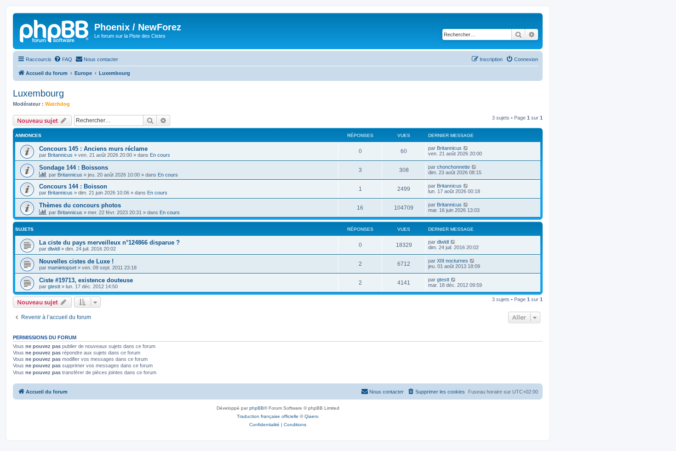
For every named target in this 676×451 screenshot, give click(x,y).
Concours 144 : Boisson (73, 186)
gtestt (54, 286)
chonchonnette (453, 167)
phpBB (256, 408)
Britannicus (60, 155)
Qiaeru (311, 416)
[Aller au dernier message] (466, 148)
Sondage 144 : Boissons (73, 167)
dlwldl (54, 248)
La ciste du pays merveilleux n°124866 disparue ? (109, 242)
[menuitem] (63, 59)
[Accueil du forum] (54, 30)
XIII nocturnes (452, 260)
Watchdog (57, 104)
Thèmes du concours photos (80, 205)
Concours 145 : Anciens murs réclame (93, 148)
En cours (160, 155)
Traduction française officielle (267, 416)
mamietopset (62, 267)
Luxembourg (38, 93)
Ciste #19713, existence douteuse (86, 280)
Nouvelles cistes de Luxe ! (76, 261)
